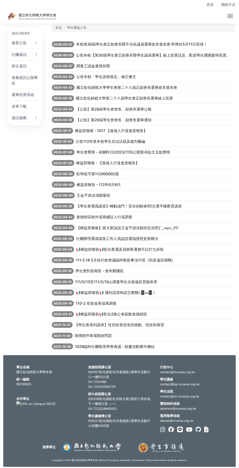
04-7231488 (97, 382)
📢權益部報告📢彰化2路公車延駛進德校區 (111, 314)
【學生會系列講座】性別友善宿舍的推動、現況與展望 (119, 324)
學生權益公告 (77, 27)
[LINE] (180, 429)
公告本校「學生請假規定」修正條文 (106, 76)
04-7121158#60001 (102, 409)
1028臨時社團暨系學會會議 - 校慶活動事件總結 (115, 346)
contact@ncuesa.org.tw (177, 372)
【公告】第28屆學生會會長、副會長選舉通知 (113, 120)
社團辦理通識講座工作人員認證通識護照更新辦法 (117, 238)
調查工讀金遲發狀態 (93, 66)
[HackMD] (206, 429)
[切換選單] (230, 16)
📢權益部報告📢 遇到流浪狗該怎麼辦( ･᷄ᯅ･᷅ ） (116, 292)
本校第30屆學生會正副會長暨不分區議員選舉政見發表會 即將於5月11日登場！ (141, 44)
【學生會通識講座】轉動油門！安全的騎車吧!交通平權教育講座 (129, 206)
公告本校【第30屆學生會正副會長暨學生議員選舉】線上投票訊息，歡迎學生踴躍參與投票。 (153, 55)
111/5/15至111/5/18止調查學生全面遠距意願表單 (116, 281)
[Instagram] (162, 429)
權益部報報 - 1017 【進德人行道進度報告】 (111, 130)
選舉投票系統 (23, 94)
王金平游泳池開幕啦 (93, 195)
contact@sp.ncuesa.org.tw (179, 384)
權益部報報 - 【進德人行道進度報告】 (107, 163)
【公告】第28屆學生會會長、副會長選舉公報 (113, 109)
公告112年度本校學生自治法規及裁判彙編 (110, 141)
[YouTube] (189, 429)
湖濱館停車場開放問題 (93, 335)
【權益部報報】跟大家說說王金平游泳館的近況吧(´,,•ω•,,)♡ (127, 227)
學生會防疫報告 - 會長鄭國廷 (99, 270)
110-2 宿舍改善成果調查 (96, 303)
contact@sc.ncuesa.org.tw (179, 396)
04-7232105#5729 (102, 387)
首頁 (210, 4)
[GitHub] (198, 429)
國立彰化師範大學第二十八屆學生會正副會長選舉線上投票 (124, 98)
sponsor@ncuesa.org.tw (178, 408)
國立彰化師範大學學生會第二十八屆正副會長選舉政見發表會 (126, 87)
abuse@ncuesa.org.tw (176, 420)
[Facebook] (171, 429)
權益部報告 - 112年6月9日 (99, 184)
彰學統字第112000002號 (97, 173)
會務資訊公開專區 (25, 80)
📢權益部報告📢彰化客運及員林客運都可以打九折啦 (120, 249)
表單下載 (19, 106)
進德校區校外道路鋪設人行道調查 (104, 216)
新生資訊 (19, 66)
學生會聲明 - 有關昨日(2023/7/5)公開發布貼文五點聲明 (123, 152)
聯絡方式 (228, 4)
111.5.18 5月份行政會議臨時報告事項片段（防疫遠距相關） (125, 260)
